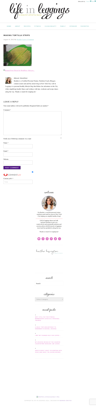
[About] (49, 232)
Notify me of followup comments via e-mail (17, 139)
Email (88, 1)
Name (5, 143)
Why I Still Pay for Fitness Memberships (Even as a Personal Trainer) (47, 318)
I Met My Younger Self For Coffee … (48, 335)
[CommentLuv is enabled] (12, 176)
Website (6, 159)
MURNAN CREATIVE (66, 400)
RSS (93, 1)
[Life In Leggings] (39, 21)
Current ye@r (8, 178)
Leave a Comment (28, 39)
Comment (7, 110)
